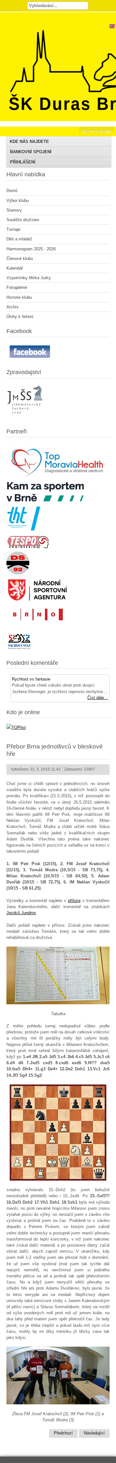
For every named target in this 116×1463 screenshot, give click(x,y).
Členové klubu (19, 258)
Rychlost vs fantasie (31, 679)
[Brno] (37, 622)
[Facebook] (30, 358)
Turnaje (13, 229)
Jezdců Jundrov (21, 912)
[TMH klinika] (58, 478)
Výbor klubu (17, 200)
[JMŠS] (25, 417)
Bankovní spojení (31, 151)
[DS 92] (17, 573)
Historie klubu (19, 297)
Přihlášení (22, 162)
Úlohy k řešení (20, 316)
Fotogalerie (16, 287)
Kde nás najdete (29, 141)
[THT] (24, 531)
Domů (11, 190)
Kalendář (14, 268)
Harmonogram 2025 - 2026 (31, 249)
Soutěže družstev (22, 219)
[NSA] (37, 601)
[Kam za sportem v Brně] (45, 499)
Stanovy (14, 210)
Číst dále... (97, 697)
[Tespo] (27, 547)
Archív (12, 307)
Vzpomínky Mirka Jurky (28, 277)
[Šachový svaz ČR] (19, 649)
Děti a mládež (19, 239)
